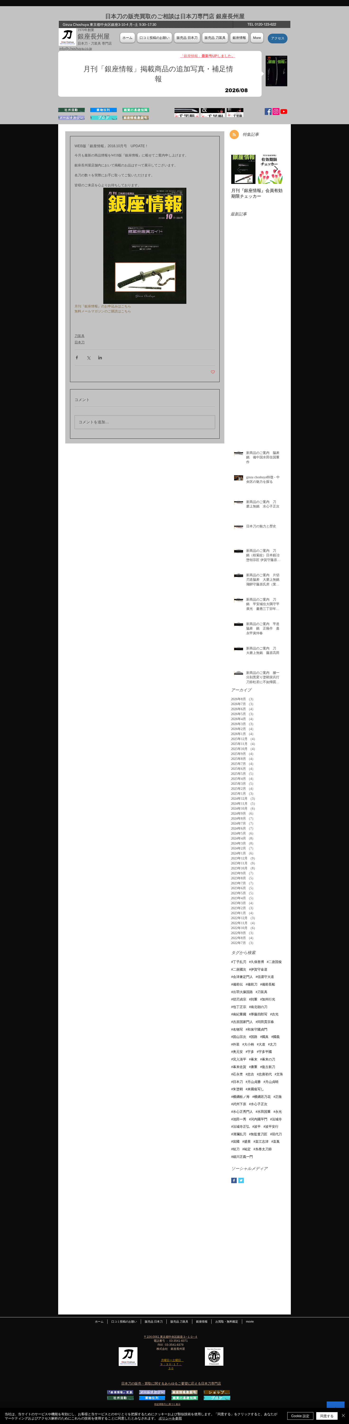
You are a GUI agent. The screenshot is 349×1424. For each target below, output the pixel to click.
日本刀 (80, 342)
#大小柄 (248, 1044)
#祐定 (246, 1149)
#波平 (256, 1126)
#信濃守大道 (265, 977)
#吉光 (274, 1014)
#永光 (278, 1112)
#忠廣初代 (264, 1074)
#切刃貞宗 (238, 999)
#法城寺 (276, 1119)
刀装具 (80, 336)
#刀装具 (261, 992)
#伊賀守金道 (258, 969)
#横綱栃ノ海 (240, 1097)
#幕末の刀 (267, 1059)
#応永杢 (237, 1074)
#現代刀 (276, 1134)
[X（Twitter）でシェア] (88, 357)
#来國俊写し (255, 1089)
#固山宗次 (238, 1037)
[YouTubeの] (283, 111)
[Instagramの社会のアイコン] (276, 111)
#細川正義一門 (242, 1157)
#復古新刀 (267, 1067)
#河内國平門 (258, 1119)
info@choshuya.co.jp (75, 48)
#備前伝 (237, 984)
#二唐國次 (238, 969)
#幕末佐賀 (238, 1067)
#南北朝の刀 (258, 1007)
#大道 (261, 1044)
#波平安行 (271, 1126)
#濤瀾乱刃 (238, 1134)
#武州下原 (238, 1104)
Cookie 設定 (300, 1415)
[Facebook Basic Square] (234, 1180)
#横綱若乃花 (261, 1097)
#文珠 (279, 1074)
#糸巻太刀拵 (263, 1149)
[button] (239, 38)
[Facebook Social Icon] (268, 111)
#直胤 (275, 1141)
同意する (327, 1415)
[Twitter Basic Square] (241, 1180)
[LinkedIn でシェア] (100, 357)
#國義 (275, 1037)
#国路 (253, 1037)
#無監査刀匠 (258, 1134)
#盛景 (246, 1141)
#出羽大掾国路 (242, 992)
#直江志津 (261, 1141)
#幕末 (253, 1059)
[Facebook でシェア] (77, 357)
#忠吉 (250, 1074)
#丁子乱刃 (238, 962)
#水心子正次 (258, 1104)
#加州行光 (267, 999)
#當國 (235, 1141)
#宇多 (250, 1052)
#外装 (235, 1044)
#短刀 (235, 1149)
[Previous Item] (239, 169)
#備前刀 (251, 984)
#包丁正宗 (238, 1007)
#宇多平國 (264, 1052)
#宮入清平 (238, 1059)
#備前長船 (267, 984)
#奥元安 (237, 1052)
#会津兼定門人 (242, 977)
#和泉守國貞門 (256, 1029)
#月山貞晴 (271, 1082)
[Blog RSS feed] (234, 135)
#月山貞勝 (253, 1082)
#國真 (264, 1037)
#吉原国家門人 (242, 1022)
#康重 (253, 1067)
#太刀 (272, 1044)
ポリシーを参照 (170, 1418)
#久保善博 (256, 962)
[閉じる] (343, 1416)
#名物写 (237, 1029)
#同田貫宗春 (265, 1022)
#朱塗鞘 (237, 1089)
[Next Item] (276, 169)
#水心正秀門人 (242, 1112)
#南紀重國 (238, 1014)
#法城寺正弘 (240, 1126)
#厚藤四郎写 (258, 1014)
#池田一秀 (238, 1119)
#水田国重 (263, 1112)
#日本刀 (237, 1082)
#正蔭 (278, 1097)
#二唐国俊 (274, 962)
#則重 (253, 999)
